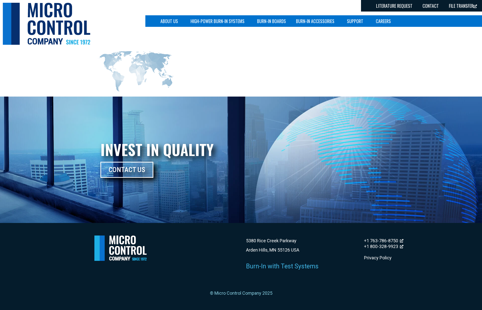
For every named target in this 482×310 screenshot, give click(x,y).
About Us (169, 21)
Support (355, 21)
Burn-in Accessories (315, 21)
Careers (383, 21)
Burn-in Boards (271, 21)
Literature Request (394, 6)
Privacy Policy (378, 257)
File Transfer (461, 6)
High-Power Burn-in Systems (218, 21)
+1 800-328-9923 (381, 246)
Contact (431, 6)
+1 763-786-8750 (381, 240)
